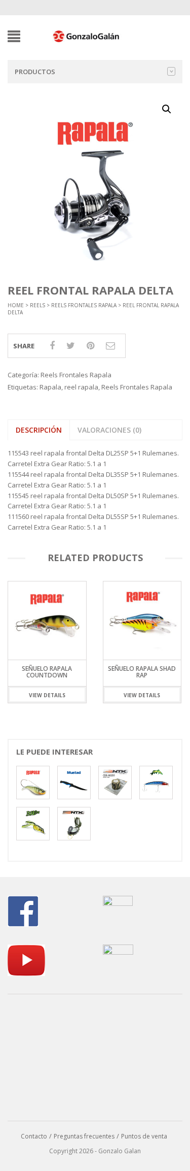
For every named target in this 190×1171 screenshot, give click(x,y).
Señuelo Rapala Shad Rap (142, 671)
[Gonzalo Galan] (86, 35)
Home (16, 305)
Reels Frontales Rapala (84, 305)
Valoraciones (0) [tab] (109, 430)
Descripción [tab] (39, 430)
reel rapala (81, 387)
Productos (35, 71)
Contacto (34, 1136)
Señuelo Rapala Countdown (47, 671)
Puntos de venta (144, 1136)
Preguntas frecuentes (84, 1136)
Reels (37, 305)
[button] (167, 109)
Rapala (50, 387)
